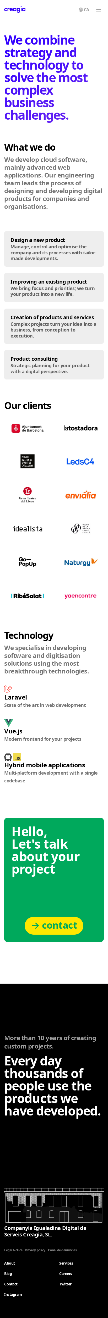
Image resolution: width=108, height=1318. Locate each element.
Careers (65, 1273)
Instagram (13, 1294)
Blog (8, 1273)
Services (66, 1263)
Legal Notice (13, 1250)
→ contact (54, 925)
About (9, 1263)
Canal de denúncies (62, 1250)
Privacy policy (35, 1250)
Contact (11, 1284)
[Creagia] (14, 9)
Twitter (65, 1284)
